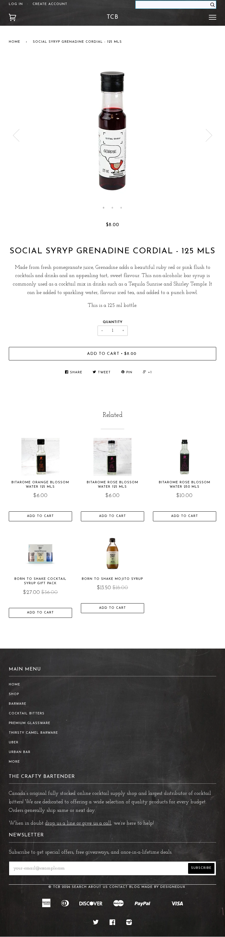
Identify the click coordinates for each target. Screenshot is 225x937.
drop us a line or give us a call (78, 823)
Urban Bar (19, 752)
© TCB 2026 (59, 887)
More (14, 762)
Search (79, 887)
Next (208, 135)
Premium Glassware (29, 723)
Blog (134, 887)
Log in (16, 4)
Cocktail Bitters (27, 713)
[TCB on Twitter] (96, 923)
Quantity (112, 322)
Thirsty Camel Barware (33, 733)
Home (14, 42)
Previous (16, 135)
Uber (13, 742)
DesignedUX (172, 887)
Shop (14, 694)
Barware (17, 704)
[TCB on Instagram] (129, 923)
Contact (118, 887)
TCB (112, 17)
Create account (50, 4)
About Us (98, 887)
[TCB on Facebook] (112, 923)
